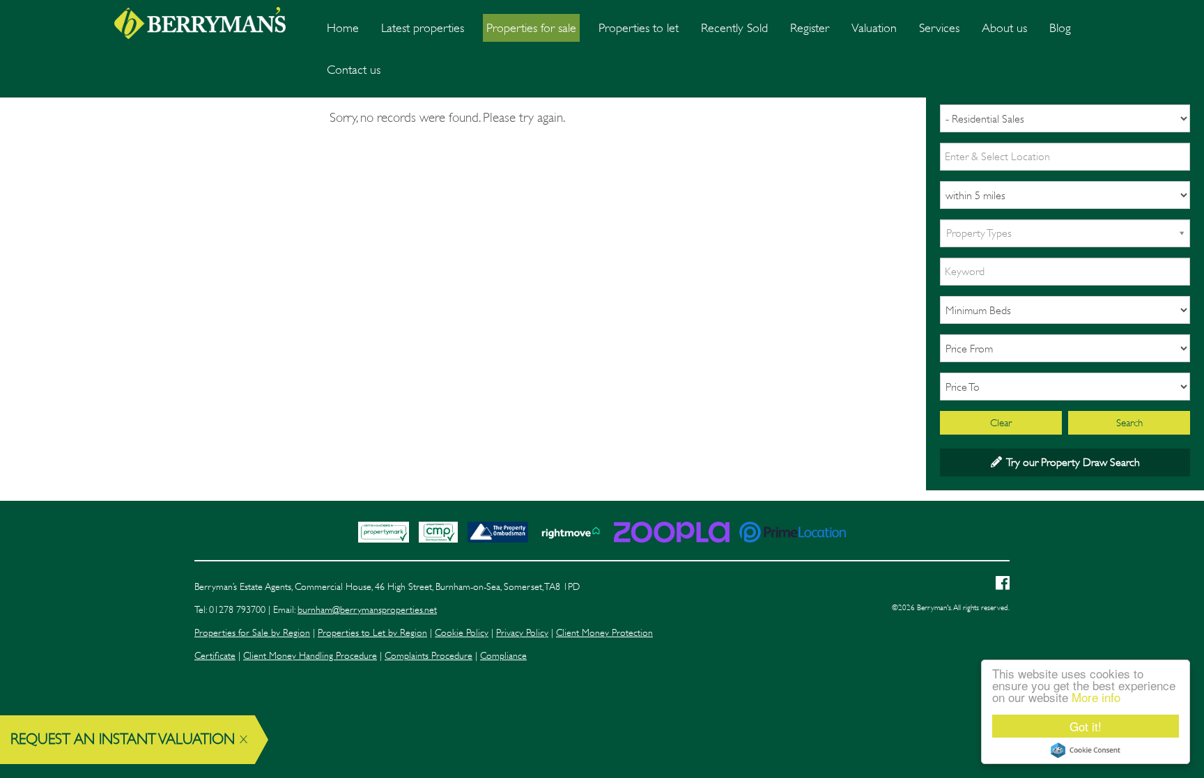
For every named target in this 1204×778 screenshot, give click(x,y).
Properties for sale (531, 28)
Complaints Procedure (428, 656)
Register (809, 28)
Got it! (1086, 726)
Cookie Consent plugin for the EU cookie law (1085, 750)
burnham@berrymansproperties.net (367, 610)
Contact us (353, 69)
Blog (1060, 28)
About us (1004, 28)
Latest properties (422, 28)
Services (939, 28)
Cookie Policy (461, 633)
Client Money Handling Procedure (310, 656)
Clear (1001, 423)
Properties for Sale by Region (252, 633)
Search (1129, 423)
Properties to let (639, 28)
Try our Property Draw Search (1071, 462)
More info (1096, 697)
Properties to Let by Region (372, 633)
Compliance (503, 656)
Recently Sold (734, 28)
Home (343, 28)
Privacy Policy (522, 633)
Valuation (874, 28)
